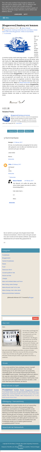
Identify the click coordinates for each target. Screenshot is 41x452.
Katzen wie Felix (6, 275)
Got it (25, 14)
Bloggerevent (7, 30)
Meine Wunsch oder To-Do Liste (11, 287)
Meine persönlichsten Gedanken (11, 293)
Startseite (20, 131)
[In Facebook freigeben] (9, 108)
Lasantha (27, 446)
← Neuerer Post (12, 131)
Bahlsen (4, 395)
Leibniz (22, 395)
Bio (33, 395)
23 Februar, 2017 (29, 180)
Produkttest (7, 390)
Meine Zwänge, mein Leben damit (11, 290)
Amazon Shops (13, 397)
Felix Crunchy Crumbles (13, 395)
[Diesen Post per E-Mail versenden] (3, 108)
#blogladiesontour (28, 395)
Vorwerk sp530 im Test (8, 272)
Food (3, 267)
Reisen (4, 264)
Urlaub (11, 393)
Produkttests (5, 255)
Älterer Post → (29, 131)
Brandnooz (24, 393)
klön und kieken (28, 30)
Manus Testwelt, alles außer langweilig (22, 443)
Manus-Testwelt (26, 28)
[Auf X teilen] (7, 108)
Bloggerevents (6, 258)
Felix (29, 392)
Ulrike (9, 164)
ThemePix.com (10, 446)
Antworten (11, 159)
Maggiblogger (5, 393)
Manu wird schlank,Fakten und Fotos (12, 281)
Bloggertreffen (17, 393)
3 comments (7, 33)
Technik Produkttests (8, 261)
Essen (22, 390)
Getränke (36, 390)
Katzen (33, 392)
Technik (16, 390)
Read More (19, 123)
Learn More (18, 14)
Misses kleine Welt (24, 82)
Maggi (37, 392)
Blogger (31, 297)
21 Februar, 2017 (17, 142)
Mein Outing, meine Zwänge (10, 284)
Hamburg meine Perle (18, 30)
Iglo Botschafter (23, 392)
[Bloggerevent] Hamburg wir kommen (20, 25)
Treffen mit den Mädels (27, 31)
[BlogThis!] (5, 108)
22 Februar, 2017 (16, 164)
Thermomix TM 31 (7, 269)
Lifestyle (4, 278)
